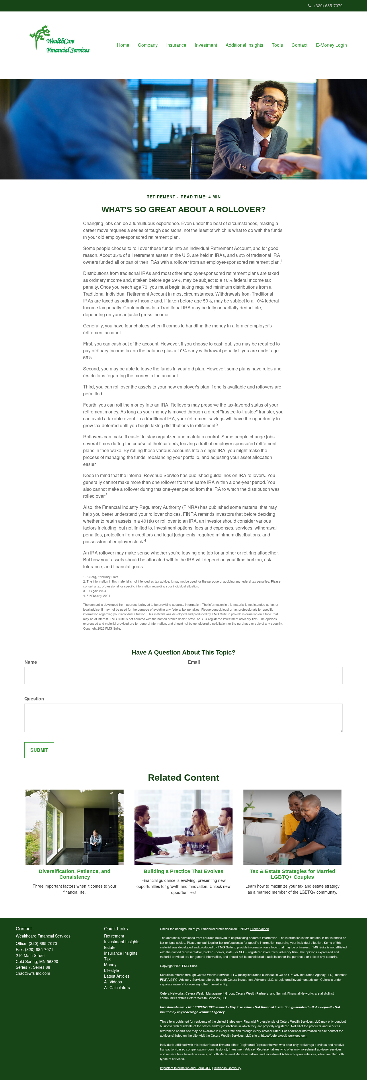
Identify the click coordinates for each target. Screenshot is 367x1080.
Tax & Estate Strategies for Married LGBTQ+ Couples (292, 874)
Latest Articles (117, 976)
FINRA (164, 979)
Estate (110, 947)
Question (34, 699)
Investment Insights (121, 941)
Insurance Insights (120, 953)
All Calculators (117, 987)
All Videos (113, 982)
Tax (107, 959)
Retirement (114, 936)
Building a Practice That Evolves (183, 871)
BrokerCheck (259, 928)
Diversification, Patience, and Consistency (74, 874)
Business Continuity (227, 1067)
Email (194, 662)
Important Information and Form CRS (185, 1067)
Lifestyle (111, 970)
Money (110, 964)
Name (30, 662)
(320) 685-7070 (328, 5)
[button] (148, 45)
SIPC (173, 979)
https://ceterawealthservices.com (284, 1035)
